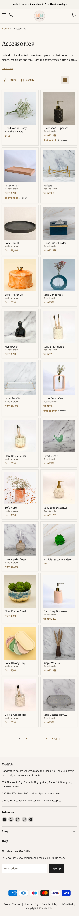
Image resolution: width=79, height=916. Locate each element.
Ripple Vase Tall (52, 663)
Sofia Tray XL (12, 243)
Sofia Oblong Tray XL (55, 715)
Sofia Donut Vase (53, 295)
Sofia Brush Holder (54, 347)
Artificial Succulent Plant (57, 559)
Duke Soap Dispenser (55, 508)
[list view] (73, 80)
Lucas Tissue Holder (54, 243)
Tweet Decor (50, 456)
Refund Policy (68, 904)
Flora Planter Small (16, 611)
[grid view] (65, 80)
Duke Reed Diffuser (15, 559)
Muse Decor (11, 347)
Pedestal (48, 185)
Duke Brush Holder (15, 715)
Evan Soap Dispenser (55, 611)
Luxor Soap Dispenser (55, 128)
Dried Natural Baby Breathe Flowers (16, 130)
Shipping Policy (50, 904)
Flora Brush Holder (15, 456)
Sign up (56, 868)
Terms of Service (12, 904)
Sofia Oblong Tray (15, 663)
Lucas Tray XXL (13, 398)
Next (55, 739)
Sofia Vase (11, 508)
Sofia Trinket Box (14, 295)
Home (5, 28)
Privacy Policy (31, 904)
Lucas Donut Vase (53, 398)
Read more (7, 68)
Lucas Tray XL (12, 185)
